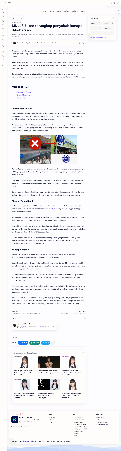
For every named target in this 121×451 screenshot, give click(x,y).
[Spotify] (20, 427)
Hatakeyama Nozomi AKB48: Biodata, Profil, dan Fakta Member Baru (71, 395)
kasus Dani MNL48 (50, 209)
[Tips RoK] (83, 11)
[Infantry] (44, 11)
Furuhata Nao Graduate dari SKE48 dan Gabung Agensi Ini (48, 372)
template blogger (86, 441)
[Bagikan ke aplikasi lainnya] (53, 343)
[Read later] (79, 43)
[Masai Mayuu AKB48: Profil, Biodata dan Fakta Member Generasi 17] (25, 362)
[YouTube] (26, 427)
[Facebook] (14, 427)
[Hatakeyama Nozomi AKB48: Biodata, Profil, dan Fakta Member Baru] (73, 384)
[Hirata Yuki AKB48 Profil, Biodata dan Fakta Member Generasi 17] (73, 362)
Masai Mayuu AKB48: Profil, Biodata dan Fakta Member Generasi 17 (23, 373)
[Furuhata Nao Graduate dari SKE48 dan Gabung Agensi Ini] (49, 362)
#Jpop (15, 337)
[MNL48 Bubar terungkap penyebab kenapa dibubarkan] (48, 149)
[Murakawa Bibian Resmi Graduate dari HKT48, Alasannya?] (49, 384)
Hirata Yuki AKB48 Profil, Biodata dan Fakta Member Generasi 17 (71, 373)
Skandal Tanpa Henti (24, 95)
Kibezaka (8, 3)
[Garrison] (66, 11)
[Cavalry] (51, 11)
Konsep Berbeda (23, 98)
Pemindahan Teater (24, 92)
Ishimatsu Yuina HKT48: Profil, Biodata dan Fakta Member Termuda (24, 395)
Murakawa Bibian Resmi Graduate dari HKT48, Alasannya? (46, 395)
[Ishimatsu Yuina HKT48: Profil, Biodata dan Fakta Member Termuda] (25, 384)
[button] (114, 2)
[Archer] (59, 11)
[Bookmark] (111, 2)
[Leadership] (75, 11)
